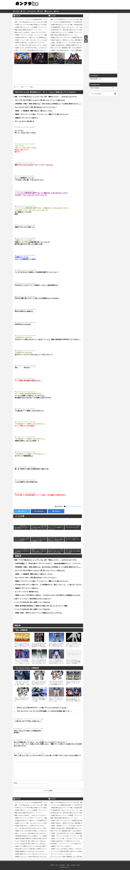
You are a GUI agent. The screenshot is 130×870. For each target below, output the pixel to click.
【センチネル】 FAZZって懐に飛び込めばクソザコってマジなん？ (35, 107)
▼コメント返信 (39, 719)
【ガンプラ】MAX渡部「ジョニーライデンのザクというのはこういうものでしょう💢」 (22, 662)
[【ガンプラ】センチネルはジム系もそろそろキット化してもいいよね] (39, 675)
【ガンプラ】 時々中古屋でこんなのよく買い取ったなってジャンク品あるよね (39, 100)
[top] (86, 37)
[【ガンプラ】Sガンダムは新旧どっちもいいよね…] (73, 675)
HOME (17, 11)
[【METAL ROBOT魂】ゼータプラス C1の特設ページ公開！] (39, 691)
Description (32, 11)
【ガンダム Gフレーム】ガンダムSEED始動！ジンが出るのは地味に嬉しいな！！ (44, 711)
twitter (41, 11)
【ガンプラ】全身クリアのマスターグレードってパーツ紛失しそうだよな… (73, 646)
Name (15, 783)
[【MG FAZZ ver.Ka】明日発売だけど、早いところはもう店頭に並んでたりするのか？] (56, 511)
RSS (24, 11)
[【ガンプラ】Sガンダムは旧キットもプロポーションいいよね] (56, 691)
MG (67, 506)
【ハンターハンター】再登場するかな (26, 591)
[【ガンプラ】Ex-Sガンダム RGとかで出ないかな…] (22, 691)
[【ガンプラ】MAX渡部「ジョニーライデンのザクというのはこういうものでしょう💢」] (22, 654)
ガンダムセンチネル (74, 506)
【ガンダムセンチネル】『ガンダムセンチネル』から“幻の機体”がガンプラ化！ (56, 684)
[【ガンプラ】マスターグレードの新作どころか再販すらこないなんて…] (22, 637)
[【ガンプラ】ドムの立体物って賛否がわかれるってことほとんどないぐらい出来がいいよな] (56, 637)
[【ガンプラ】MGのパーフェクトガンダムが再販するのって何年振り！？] (73, 654)
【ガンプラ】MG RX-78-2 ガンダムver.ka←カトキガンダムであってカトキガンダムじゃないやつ (39, 662)
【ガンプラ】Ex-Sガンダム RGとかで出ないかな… (22, 699)
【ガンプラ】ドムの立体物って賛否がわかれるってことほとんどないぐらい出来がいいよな (56, 646)
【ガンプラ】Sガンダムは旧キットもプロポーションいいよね (56, 699)
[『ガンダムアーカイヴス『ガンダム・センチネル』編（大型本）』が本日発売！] (22, 675)
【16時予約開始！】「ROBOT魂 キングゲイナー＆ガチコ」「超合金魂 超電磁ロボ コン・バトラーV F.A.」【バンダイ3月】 (48, 563)
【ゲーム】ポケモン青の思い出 (24, 121)
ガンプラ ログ (67, 867)
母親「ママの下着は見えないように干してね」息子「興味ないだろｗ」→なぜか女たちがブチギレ (45, 96)
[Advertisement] (48, 70)
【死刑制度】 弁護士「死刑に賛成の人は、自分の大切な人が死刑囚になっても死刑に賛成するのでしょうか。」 (48, 103)
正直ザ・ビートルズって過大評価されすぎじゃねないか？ (32, 598)
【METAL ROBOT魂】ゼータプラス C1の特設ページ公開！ (39, 699)
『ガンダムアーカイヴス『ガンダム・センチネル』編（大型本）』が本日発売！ (22, 684)
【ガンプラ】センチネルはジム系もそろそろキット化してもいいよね (39, 683)
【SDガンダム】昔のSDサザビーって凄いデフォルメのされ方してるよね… (42, 707)
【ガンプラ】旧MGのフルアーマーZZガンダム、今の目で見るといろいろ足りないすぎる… (56, 662)
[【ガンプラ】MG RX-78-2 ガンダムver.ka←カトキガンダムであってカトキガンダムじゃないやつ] (39, 654)
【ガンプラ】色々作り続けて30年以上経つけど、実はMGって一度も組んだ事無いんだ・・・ (39, 646)
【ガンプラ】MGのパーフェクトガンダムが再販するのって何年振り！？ (73, 661)
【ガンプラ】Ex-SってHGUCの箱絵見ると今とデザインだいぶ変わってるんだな (73, 700)
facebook (49, 11)
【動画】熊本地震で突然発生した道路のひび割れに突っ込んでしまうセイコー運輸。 (41, 606)
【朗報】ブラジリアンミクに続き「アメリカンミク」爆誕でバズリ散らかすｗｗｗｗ (41, 114)
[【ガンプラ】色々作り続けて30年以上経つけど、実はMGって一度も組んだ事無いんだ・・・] (39, 637)
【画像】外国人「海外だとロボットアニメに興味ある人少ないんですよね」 (38, 613)
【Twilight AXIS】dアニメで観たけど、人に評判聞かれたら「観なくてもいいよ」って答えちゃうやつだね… (48, 584)
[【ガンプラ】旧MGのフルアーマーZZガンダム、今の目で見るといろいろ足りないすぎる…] (56, 654)
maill (57, 11)
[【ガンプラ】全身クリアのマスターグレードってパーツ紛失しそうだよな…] (73, 637)
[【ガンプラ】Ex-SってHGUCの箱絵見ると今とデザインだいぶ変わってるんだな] (73, 691)
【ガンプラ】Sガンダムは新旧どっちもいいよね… (73, 683)
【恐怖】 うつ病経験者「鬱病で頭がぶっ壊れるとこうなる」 (33, 111)
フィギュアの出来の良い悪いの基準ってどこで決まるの (32, 602)
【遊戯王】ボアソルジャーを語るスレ (26, 118)
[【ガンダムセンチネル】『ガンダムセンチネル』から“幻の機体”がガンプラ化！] (56, 675)
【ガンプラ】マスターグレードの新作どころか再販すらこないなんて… (22, 645)
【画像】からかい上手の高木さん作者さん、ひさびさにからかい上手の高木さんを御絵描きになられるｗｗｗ (48, 595)
